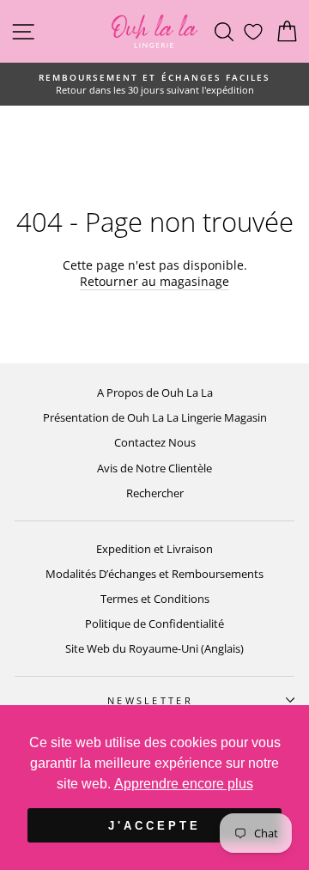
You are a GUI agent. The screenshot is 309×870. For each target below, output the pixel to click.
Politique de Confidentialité (154, 623)
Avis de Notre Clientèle (154, 468)
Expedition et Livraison (154, 549)
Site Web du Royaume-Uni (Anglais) (154, 648)
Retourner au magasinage (154, 281)
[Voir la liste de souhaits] (253, 31)
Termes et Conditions (154, 598)
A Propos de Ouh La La (155, 392)
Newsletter (150, 700)
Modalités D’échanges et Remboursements (154, 573)
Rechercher (155, 493)
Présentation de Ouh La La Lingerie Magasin (155, 417)
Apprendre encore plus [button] (183, 783)
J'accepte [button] (154, 825)
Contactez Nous (155, 442)
